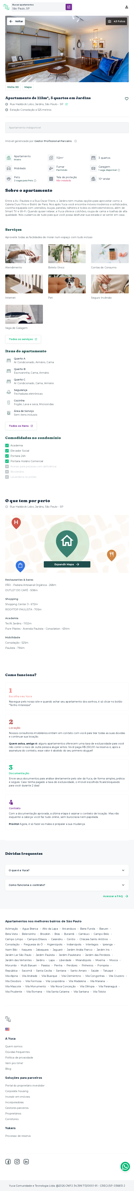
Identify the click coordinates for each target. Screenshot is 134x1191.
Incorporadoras (14, 1102)
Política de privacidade (19, 1057)
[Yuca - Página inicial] (6, 7)
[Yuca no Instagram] (17, 1161)
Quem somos (13, 1046)
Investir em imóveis (17, 1096)
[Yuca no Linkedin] (26, 1161)
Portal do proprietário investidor (25, 1085)
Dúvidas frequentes (17, 1052)
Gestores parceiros (16, 1108)
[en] (67, 1029)
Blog (8, 1068)
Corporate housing (16, 1091)
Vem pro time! (14, 1063)
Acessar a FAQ (113, 896)
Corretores (11, 1119)
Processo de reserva (18, 1135)
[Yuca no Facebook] (8, 1161)
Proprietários (13, 1113)
